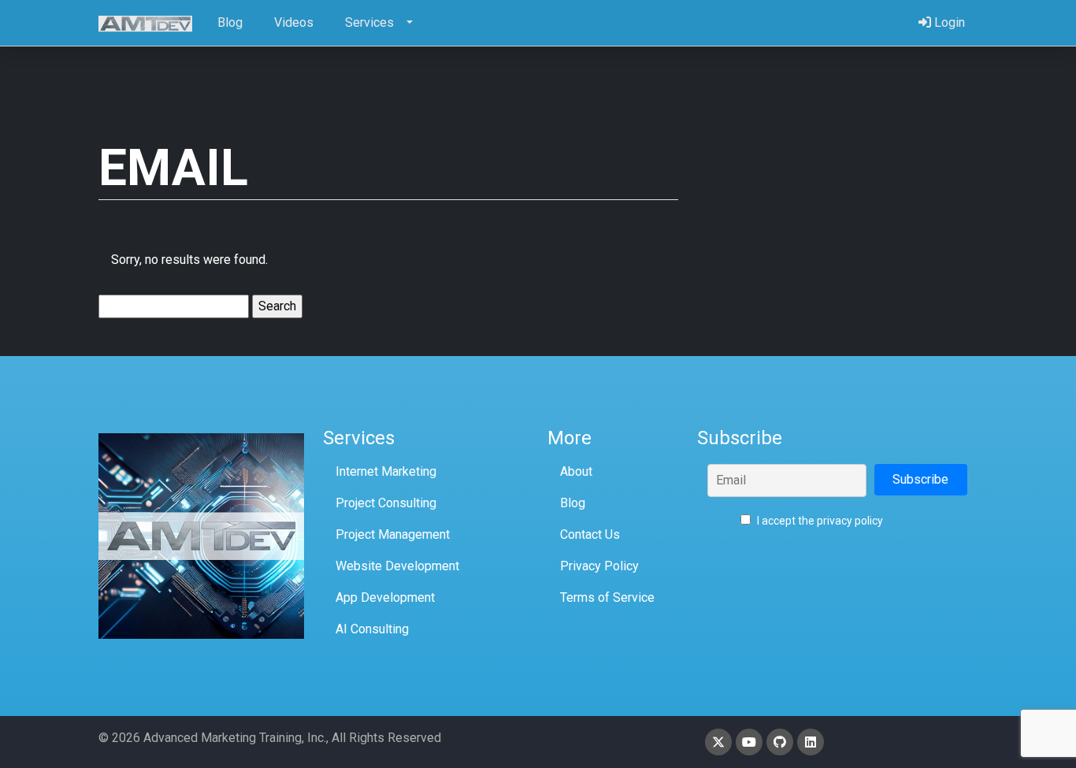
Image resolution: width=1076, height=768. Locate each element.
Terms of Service (607, 597)
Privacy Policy (599, 565)
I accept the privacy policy (819, 520)
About (576, 471)
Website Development (397, 565)
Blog (572, 502)
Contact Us (590, 534)
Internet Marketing (386, 471)
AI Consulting (372, 628)
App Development (385, 597)
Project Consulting (386, 502)
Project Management (393, 534)
